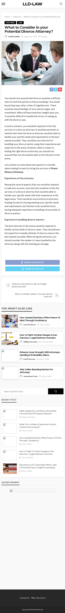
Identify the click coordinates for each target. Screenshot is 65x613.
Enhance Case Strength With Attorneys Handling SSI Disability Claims (40, 353)
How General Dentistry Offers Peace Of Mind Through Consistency (40, 319)
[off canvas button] (3, 4)
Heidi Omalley (14, 36)
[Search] (60, 4)
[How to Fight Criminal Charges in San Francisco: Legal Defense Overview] (10, 455)
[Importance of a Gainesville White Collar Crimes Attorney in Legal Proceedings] (10, 468)
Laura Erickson (29, 324)
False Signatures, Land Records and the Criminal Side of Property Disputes (37, 412)
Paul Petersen (29, 359)
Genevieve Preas (30, 376)
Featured (10, 23)
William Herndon (30, 342)
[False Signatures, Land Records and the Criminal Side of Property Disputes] (10, 414)
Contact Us (24, 598)
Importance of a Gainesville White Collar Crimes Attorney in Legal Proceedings (38, 466)
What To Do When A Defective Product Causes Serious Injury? (37, 425)
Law (20, 23)
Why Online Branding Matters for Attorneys (36, 370)
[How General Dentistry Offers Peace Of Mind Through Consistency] (10, 441)
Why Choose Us (38, 598)
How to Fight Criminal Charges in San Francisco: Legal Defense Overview (38, 336)
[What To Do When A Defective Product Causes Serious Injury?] (10, 428)
